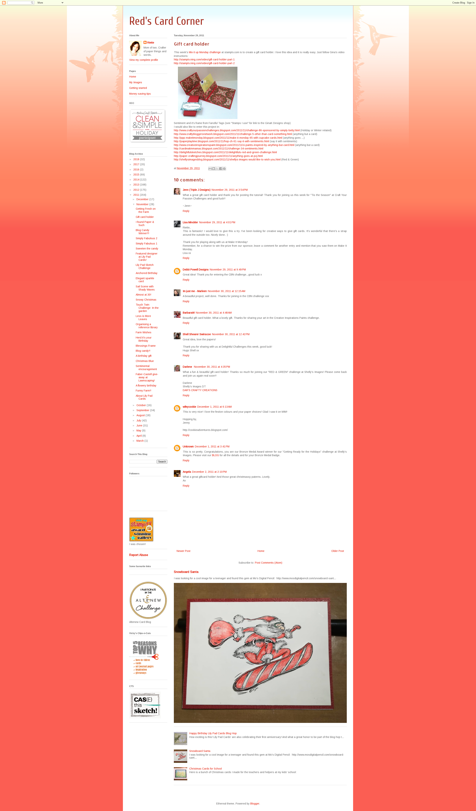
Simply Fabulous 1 (146, 243)
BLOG (215, 455)
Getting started (138, 87)
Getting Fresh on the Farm (146, 210)
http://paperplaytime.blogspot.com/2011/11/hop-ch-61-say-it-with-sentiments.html (221, 141)
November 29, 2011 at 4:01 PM (217, 222)
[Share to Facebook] (221, 168)
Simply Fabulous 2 (146, 238)
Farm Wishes (143, 332)
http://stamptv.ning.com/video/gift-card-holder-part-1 (204, 59)
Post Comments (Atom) (268, 562)
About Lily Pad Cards (144, 397)
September (143, 410)
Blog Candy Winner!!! (142, 232)
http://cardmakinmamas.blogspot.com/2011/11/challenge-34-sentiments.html (218, 148)
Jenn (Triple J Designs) (196, 189)
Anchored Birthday (146, 273)
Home (261, 550)
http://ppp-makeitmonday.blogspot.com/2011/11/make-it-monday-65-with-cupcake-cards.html (228, 137)
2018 (136, 159)
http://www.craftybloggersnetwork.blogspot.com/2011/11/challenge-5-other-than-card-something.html (233, 134)
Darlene (188, 366)
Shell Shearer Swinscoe (197, 334)
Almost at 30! (143, 294)
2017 (136, 164)
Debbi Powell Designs (196, 269)
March (140, 440)
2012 (136, 189)
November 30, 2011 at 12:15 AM (226, 291)
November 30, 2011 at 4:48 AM (214, 312)
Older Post (337, 550)
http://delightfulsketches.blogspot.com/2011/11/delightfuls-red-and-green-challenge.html (225, 152)
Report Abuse (138, 555)
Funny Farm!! (143, 390)
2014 (136, 179)
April (139, 435)
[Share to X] (217, 168)
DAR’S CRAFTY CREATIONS (200, 390)
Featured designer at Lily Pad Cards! (146, 256)
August (141, 415)
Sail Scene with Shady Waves (145, 288)
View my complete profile (143, 59)
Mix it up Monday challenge (205, 52)
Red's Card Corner (166, 21)
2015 (136, 174)
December (142, 199)
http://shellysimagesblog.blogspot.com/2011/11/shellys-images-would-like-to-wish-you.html (227, 159)
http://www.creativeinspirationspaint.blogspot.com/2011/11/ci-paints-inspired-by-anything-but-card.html (234, 145)
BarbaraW (189, 312)
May (139, 430)
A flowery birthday (146, 385)
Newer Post (183, 550)
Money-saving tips (140, 93)
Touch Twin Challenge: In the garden (147, 307)
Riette (150, 42)
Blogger (254, 803)
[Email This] (210, 168)
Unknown (188, 446)
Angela (187, 471)
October (141, 405)
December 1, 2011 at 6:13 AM (214, 406)
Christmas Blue (145, 360)
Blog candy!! (143, 350)
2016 (136, 169)
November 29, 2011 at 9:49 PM (228, 269)
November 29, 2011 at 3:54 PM (230, 189)
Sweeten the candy (147, 248)
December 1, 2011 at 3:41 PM (212, 446)
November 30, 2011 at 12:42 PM (231, 334)
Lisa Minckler (190, 222)
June (139, 425)
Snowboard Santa (186, 571)
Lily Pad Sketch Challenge (145, 266)
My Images (135, 82)
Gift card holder (145, 216)
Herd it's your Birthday (144, 339)
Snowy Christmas (146, 299)
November (142, 204)
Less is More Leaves (143, 318)
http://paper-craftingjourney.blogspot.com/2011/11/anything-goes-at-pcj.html (218, 155)
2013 (136, 184)
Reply (186, 210)
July (139, 420)
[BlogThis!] (214, 168)
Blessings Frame (146, 345)
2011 (136, 194)
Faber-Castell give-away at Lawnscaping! (147, 377)
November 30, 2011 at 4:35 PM (212, 366)
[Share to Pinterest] (224, 168)
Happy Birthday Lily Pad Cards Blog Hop (213, 733)
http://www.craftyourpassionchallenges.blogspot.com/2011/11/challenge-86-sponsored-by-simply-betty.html (237, 130)
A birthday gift (144, 355)
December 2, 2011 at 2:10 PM (209, 471)
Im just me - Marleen (195, 291)
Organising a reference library (147, 326)
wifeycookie (189, 406)
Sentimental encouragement (146, 368)
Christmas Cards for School (205, 768)
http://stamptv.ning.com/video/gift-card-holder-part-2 (204, 63)
